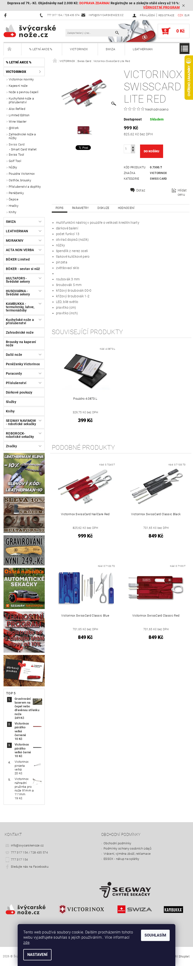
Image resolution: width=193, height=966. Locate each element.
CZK (181, 15)
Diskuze (103, 208)
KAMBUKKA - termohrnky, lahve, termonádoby (20, 307)
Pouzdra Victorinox (22, 173)
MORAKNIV (15, 240)
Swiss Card (16, 144)
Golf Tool (15, 161)
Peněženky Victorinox (23, 364)
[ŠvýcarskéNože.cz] (34, 30)
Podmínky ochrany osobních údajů (127, 848)
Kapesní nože (18, 85)
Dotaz (140, 190)
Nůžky (13, 167)
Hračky (13, 205)
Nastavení (37, 954)
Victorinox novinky (21, 79)
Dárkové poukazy (19, 392)
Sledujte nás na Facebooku (29, 866)
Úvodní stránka (12, 49)
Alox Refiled (17, 109)
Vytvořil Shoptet (178, 956)
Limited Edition (19, 115)
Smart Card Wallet (23, 149)
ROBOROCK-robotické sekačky (20, 435)
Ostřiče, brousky (20, 180)
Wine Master (18, 121)
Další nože (14, 355)
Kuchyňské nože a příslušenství (21, 100)
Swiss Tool (16, 154)
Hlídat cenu (182, 192)
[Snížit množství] (133, 151)
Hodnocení (126, 208)
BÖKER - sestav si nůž (23, 269)
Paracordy (14, 373)
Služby (11, 402)
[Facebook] (6, 15)
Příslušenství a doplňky (25, 186)
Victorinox (158, 173)
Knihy (12, 212)
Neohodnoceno (157, 109)
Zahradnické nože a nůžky (22, 136)
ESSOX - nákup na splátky (121, 859)
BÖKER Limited (18, 259)
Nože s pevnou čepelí (23, 92)
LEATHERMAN (143, 49)
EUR (187, 15)
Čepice (13, 199)
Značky (11, 446)
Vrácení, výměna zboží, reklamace (127, 853)
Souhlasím (155, 935)
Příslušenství (16, 383)
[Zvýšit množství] (133, 147)
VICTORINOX (79, 49)
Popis (60, 208)
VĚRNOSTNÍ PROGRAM (161, 7)
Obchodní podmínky (117, 843)
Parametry (80, 208)
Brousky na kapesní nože (21, 343)
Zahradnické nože (20, 332)
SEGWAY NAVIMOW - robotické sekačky (21, 422)
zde (26, 942)
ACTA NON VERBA (20, 250)
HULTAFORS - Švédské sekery (18, 279)
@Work (14, 128)
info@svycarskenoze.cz (27, 845)
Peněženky (16, 193)
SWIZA (110, 49)
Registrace (166, 15)
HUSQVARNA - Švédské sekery (18, 292)
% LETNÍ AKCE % (40, 49)
